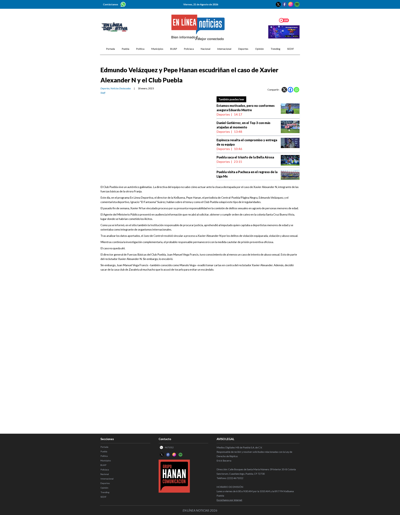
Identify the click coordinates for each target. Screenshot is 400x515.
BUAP (173, 48)
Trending (275, 48)
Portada (110, 48)
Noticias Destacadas (120, 88)
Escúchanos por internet (229, 499)
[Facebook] (290, 89)
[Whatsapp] (296, 89)
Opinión (259, 48)
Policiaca (189, 48)
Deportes (243, 48)
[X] (284, 89)
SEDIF (290, 48)
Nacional (205, 48)
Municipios (157, 48)
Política (140, 48)
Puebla (125, 48)
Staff (102, 92)
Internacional (224, 48)
